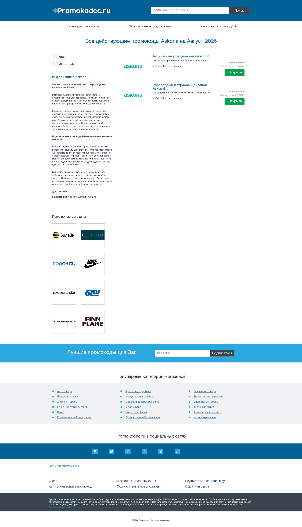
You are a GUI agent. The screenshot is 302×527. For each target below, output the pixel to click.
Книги (60, 412)
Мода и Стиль (133, 407)
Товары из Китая (204, 407)
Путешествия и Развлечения (142, 418)
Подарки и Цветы (136, 412)
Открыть (235, 72)
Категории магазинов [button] (83, 26)
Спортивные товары (206, 402)
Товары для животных (207, 412)
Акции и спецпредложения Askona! (181, 56)
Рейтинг (232, 63)
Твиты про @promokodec (64, 466)
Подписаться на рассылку (205, 481)
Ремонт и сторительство (209, 397)
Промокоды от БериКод (61, 507)
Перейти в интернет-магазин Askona (74, 197)
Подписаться (222, 353)
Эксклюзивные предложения (150, 26)
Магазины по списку (218, 26)
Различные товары (205, 391)
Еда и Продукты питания (72, 407)
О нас (53, 481)
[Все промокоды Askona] (133, 66)
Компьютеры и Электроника (74, 418)
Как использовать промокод (70, 486)
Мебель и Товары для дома (167, 66)
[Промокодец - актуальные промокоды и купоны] (81, 10)
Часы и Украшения (205, 418)
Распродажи (66, 64)
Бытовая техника (67, 397)
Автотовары (64, 391)
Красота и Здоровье (138, 391)
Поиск (239, 10)
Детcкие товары (67, 402)
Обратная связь (197, 486)
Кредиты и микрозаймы (139, 397)
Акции (61, 57)
